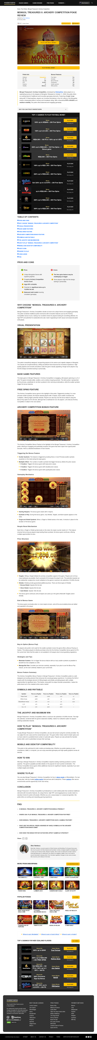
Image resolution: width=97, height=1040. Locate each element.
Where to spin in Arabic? (69, 934)
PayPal (73, 1011)
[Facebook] (86, 1037)
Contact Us (42, 1037)
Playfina (31, 1019)
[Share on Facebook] (23, 838)
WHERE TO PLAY (24, 251)
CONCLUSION (23, 254)
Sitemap (25, 1037)
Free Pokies (50, 3)
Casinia (31, 1015)
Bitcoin (73, 1005)
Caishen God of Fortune (56, 1025)
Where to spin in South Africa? (50, 934)
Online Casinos (23, 3)
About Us (33, 1037)
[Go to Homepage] (9, 4)
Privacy (51, 1037)
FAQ (20, 257)
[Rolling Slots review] (26, 958)
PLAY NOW (70, 120)
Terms (58, 1037)
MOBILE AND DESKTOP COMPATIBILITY (30, 246)
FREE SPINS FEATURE (25, 232)
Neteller (73, 1015)
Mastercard (74, 1009)
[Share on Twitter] (26, 838)
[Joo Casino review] (26, 967)
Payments (61, 3)
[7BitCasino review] (26, 985)
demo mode (60, 777)
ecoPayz (73, 1017)
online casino (39, 779)
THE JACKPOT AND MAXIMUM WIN (29, 240)
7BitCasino (32, 1017)
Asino (31, 1011)
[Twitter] (88, 1037)
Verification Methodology (71, 1037)
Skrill (72, 1013)
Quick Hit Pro (54, 1027)
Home (18, 9)
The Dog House (54, 1015)
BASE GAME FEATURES (26, 229)
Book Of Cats (54, 1019)
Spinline (31, 1021)
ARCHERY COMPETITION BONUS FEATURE (31, 234)
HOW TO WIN (22, 248)
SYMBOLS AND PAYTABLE (27, 237)
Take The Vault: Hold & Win (57, 1011)
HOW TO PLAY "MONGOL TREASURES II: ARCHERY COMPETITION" (38, 243)
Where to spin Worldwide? (31, 934)
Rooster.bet (32, 1013)
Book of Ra (53, 1005)
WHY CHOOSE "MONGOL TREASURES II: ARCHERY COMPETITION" (38, 223)
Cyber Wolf (53, 1009)
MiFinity (73, 1019)
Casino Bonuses (37, 3)
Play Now (70, 948)
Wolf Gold (53, 1023)
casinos (68, 779)
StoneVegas (32, 1009)
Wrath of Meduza (54, 1013)
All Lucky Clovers (55, 1021)
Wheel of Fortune (55, 1007)
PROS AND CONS (24, 220)
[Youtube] (90, 1037)
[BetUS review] (26, 976)
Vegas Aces (32, 1023)
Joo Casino (32, 1007)
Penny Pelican (54, 1017)
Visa (72, 1007)
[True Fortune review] (26, 949)
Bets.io (31, 1025)
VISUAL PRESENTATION (26, 226)
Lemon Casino (33, 1005)
